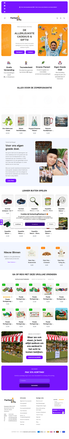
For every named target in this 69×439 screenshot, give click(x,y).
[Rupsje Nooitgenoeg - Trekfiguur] (7, 314)
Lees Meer (11, 180)
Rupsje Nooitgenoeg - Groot (34, 298)
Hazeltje (51, 279)
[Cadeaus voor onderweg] (61, 120)
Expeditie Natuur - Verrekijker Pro (21, 233)
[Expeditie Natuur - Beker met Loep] (48, 201)
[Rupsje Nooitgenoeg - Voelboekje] (61, 289)
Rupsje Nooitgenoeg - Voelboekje (61, 298)
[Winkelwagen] (64, 18)
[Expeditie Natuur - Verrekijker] (7, 223)
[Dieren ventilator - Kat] (34, 99)
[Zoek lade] (57, 18)
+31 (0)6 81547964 (13, 417)
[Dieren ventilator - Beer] (21, 99)
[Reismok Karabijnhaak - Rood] (48, 120)
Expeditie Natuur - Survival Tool (61, 210)
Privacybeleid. (42, 219)
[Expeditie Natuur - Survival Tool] (61, 201)
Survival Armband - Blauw (21, 210)
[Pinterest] (4, 8)
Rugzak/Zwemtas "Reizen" (34, 129)
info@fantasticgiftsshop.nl (14, 420)
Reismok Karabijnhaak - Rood (48, 130)
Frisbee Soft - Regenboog (48, 108)
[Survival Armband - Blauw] (21, 201)
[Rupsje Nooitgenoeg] (61, 314)
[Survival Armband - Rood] (7, 201)
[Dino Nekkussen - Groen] (7, 120)
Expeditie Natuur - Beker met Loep (48, 210)
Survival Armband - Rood (7, 210)
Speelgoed (19, 52)
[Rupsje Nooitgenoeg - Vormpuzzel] (21, 314)
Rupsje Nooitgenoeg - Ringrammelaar (48, 298)
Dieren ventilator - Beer (21, 108)
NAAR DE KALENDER (34, 357)
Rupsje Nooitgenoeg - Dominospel (34, 323)
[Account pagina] (60, 18)
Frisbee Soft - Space (61, 108)
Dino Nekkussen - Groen (7, 129)
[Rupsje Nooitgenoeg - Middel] (21, 289)
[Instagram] (4, 2)
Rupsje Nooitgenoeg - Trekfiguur (7, 323)
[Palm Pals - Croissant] (46, 252)
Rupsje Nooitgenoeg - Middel (21, 298)
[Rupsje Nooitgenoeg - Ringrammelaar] (48, 289)
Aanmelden (34, 385)
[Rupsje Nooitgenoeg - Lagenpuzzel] (48, 314)
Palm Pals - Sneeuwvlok (32, 261)
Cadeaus (30, 52)
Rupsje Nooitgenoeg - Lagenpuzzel (48, 323)
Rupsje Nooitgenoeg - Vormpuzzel (21, 323)
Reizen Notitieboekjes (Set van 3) (21, 130)
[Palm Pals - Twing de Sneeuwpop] (61, 252)
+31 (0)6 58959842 (13, 419)
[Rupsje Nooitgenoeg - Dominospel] (34, 314)
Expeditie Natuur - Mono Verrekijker (34, 233)
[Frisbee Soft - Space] (61, 99)
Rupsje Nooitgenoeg (22, 279)
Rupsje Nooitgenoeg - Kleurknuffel (7, 300)
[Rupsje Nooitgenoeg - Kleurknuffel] (7, 289)
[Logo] (16, 18)
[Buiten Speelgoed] (61, 223)
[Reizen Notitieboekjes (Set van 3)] (21, 120)
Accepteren (35, 224)
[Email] (4, 11)
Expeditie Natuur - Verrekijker (7, 233)
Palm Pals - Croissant (46, 261)
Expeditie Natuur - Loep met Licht (34, 210)
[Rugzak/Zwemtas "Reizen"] (34, 120)
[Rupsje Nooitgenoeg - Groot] (34, 289)
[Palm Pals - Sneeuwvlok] (32, 252)
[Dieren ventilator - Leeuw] (7, 99)
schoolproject (59, 77)
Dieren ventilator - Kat (34, 108)
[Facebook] (4, 5)
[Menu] (5, 18)
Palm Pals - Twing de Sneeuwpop (61, 262)
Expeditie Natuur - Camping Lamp (48, 233)
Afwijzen (51, 224)
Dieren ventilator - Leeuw (7, 108)
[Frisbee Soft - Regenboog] (48, 99)
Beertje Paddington (38, 279)
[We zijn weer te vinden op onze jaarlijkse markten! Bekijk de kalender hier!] (38, 7)
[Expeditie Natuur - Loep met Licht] (34, 201)
